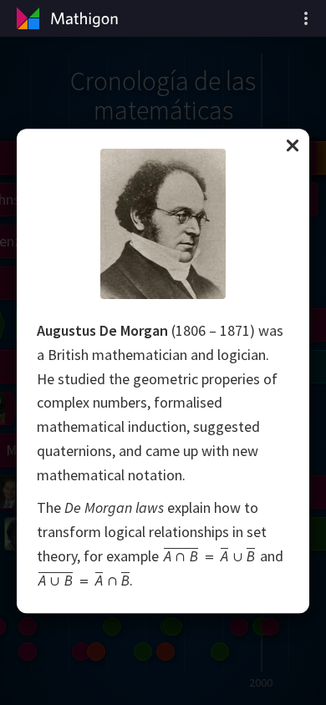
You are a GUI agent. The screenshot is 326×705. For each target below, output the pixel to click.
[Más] (306, 18)
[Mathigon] (65, 18)
